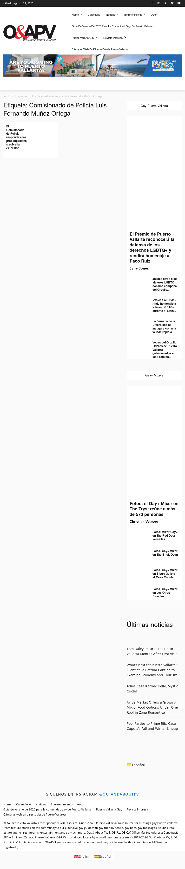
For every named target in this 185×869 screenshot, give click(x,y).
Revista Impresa (137, 809)
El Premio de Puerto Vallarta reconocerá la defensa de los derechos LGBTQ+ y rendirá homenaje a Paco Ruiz (152, 247)
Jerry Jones (139, 268)
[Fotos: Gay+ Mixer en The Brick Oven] (136, 553)
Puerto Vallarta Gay (109, 809)
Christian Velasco (144, 521)
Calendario (23, 804)
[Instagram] (159, 3)
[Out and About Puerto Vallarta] (29, 32)
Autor (81, 804)
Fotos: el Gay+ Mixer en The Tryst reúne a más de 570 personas (154, 508)
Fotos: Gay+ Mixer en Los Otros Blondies (165, 592)
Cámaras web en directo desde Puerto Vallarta (34, 814)
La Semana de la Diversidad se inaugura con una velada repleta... (164, 326)
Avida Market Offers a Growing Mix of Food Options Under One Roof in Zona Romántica (152, 707)
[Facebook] (152, 3)
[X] (165, 3)
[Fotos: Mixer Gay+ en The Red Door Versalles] (136, 534)
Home (7, 804)
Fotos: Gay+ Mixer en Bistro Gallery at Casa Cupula (165, 573)
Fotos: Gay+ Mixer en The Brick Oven (165, 553)
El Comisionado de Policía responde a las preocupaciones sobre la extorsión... (16, 137)
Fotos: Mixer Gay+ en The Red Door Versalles (165, 535)
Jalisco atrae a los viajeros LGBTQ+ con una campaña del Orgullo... (165, 284)
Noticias (40, 804)
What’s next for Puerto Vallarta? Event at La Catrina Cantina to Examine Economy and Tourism (152, 670)
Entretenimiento (62, 804)
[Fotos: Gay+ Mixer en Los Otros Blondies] (136, 591)
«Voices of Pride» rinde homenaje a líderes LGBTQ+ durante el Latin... (164, 305)
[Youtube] (179, 3)
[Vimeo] (172, 3)
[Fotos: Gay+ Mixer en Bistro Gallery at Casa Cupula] (136, 572)
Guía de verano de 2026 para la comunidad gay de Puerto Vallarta (47, 809)
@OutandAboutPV (119, 794)
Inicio (6, 96)
